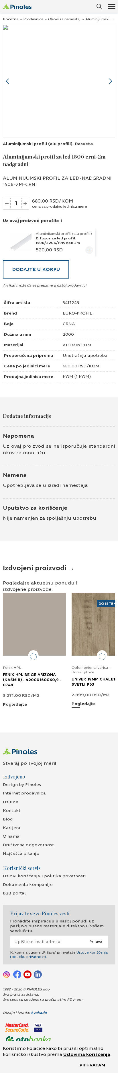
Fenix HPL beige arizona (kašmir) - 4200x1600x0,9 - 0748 (32, 679)
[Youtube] (27, 974)
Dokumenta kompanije (28, 884)
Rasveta (84, 143)
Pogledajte (15, 704)
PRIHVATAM (92, 1065)
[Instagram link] (7, 974)
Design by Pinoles (22, 784)
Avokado (39, 1013)
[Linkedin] (38, 974)
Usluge (10, 802)
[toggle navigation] (111, 6)
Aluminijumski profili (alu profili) (37, 143)
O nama (11, 836)
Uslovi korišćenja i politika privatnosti (44, 876)
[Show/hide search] (99, 6)
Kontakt (11, 810)
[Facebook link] (17, 974)
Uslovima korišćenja (86, 1054)
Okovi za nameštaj (64, 19)
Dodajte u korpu (36, 269)
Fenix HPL (12, 668)
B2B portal (14, 893)
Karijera (11, 827)
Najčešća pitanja (21, 853)
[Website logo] (17, 6)
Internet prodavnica (24, 793)
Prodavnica (33, 19)
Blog (8, 819)
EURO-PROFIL (77, 313)
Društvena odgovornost (28, 844)
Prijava (95, 942)
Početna (10, 19)
